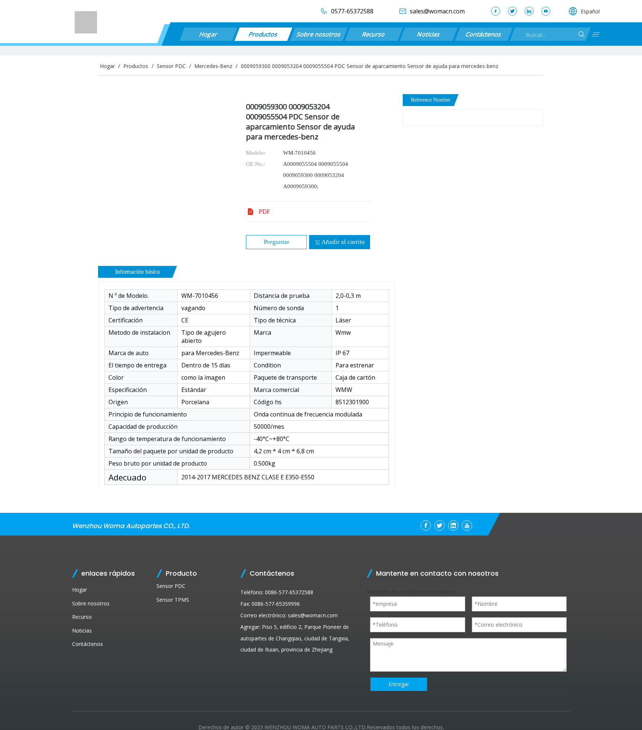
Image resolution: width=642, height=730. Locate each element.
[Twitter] (512, 11)
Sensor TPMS (172, 599)
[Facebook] (495, 11)
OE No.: (255, 164)
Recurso (373, 34)
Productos (263, 34)
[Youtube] (545, 11)
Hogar (208, 34)
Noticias (428, 34)
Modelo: (255, 153)
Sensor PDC (170, 585)
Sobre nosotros (318, 34)
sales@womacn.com (313, 615)
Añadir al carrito (343, 241)
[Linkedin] (529, 11)
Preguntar (276, 241)
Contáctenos (483, 34)
